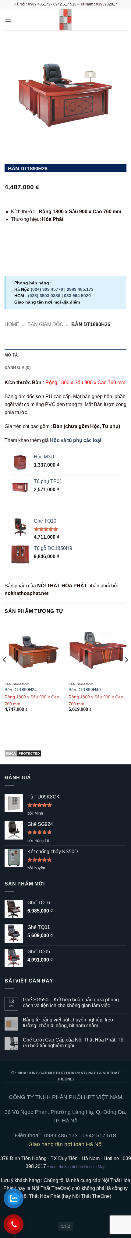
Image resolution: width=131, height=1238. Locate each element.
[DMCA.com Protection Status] (23, 753)
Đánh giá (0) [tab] (17, 367)
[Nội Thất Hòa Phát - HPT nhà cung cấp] (65, 19)
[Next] (126, 672)
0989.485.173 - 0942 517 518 (80, 1135)
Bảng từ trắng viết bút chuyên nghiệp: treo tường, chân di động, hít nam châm (68, 1022)
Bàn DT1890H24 (21, 689)
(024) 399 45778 (47, 289)
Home (12, 324)
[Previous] (5, 672)
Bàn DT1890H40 (85, 689)
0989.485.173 (80, 289)
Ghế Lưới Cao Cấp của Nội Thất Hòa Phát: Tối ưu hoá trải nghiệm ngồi (74, 1042)
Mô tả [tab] (11, 355)
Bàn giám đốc (45, 324)
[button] (8, 19)
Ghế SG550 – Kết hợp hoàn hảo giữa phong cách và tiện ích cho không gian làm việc (71, 1002)
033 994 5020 (77, 295)
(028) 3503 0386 (44, 295)
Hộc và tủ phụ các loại (75, 440)
